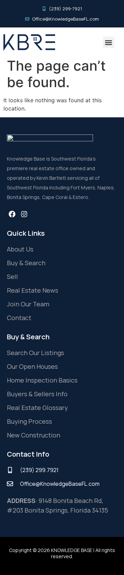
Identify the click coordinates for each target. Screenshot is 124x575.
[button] (108, 42)
